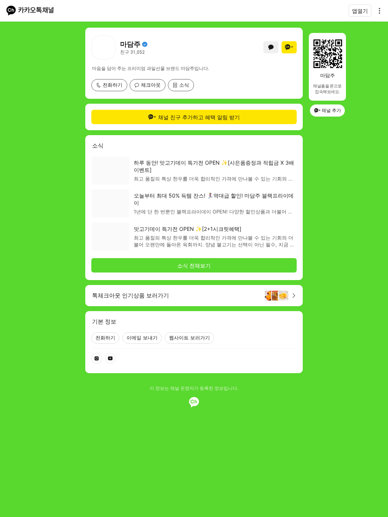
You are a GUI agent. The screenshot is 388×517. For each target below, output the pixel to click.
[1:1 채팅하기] (270, 47)
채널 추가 (331, 110)
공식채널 (145, 44)
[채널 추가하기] (289, 47)
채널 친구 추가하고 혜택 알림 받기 (199, 117)
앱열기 (360, 11)
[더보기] (377, 10)
